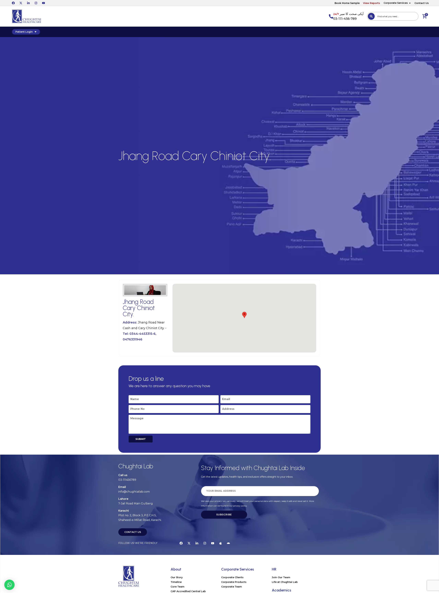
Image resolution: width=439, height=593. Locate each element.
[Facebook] (13, 3)
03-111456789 (127, 479)
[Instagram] (36, 3)
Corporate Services (396, 2)
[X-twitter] (21, 3)
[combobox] (392, 16)
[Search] (371, 16)
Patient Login (24, 31)
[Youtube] (43, 3)
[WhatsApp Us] (9, 585)
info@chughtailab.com (134, 491)
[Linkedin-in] (28, 3)
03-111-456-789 (345, 19)
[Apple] (220, 543)
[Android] (228, 543)
